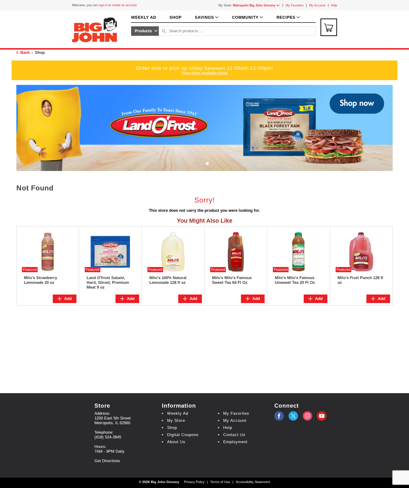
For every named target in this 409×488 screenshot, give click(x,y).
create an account (124, 5)
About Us (176, 442)
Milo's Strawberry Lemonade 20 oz (40, 280)
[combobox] (145, 31)
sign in (102, 5)
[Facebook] (279, 416)
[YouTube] (307, 416)
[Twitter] (293, 416)
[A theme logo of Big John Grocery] (94, 29)
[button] (257, 5)
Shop (40, 52)
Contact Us (234, 435)
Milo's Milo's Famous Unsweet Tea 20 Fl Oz (295, 280)
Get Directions (107, 461)
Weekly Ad (177, 413)
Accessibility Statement (253, 482)
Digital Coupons (183, 435)
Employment (235, 442)
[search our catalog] (164, 31)
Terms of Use (220, 482)
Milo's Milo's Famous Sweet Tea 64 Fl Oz (232, 280)
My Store (176, 420)
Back (24, 52)
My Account (317, 5)
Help (334, 5)
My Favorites (295, 5)
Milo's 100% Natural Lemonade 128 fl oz (168, 280)
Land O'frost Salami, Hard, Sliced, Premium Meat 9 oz (108, 283)
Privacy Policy (194, 482)
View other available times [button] (204, 73)
